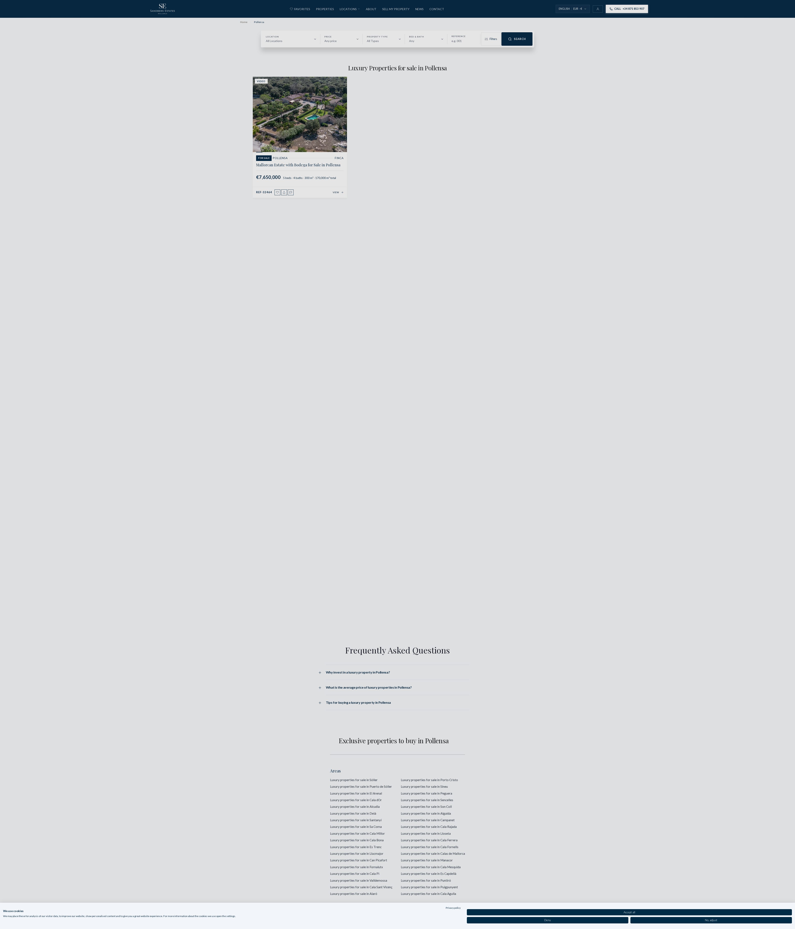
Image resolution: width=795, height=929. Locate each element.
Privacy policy (453, 907)
